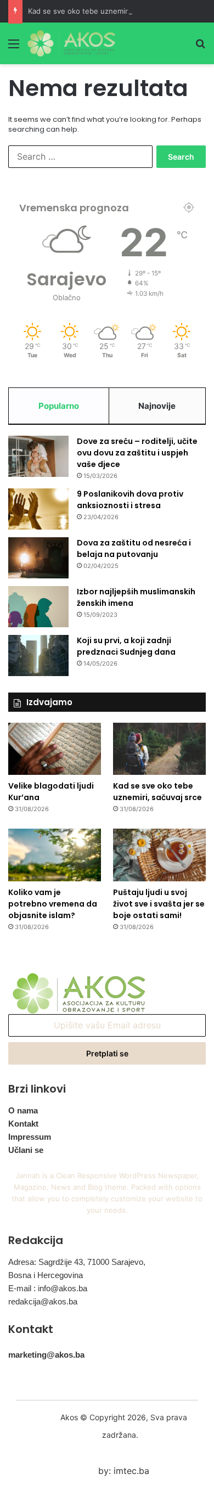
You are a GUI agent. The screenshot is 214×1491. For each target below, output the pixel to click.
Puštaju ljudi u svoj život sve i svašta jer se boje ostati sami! (159, 904)
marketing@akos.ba (46, 1354)
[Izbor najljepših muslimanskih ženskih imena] (38, 606)
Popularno (58, 406)
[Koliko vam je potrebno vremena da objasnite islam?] (54, 855)
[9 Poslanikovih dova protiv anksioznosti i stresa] (38, 509)
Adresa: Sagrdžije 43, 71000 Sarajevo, (76, 1262)
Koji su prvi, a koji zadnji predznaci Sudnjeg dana (126, 646)
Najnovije (157, 406)
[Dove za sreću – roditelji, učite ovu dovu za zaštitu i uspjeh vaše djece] (38, 456)
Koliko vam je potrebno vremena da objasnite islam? (52, 904)
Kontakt (23, 1123)
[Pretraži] (200, 47)
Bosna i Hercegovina (45, 1275)
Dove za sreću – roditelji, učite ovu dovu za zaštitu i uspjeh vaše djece (137, 453)
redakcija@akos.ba (42, 1301)
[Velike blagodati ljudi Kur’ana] (54, 749)
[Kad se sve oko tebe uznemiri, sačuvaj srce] (159, 749)
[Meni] (13, 47)
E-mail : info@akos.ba (47, 1288)
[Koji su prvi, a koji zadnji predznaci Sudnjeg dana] (38, 655)
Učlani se (25, 1150)
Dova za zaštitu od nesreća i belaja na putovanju (134, 548)
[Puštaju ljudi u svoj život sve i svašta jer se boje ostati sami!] (159, 855)
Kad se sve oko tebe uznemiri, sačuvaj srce (102, 11)
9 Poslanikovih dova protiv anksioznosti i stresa (130, 499)
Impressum (29, 1136)
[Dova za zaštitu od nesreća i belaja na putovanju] (38, 557)
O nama (23, 1110)
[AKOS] (71, 43)
